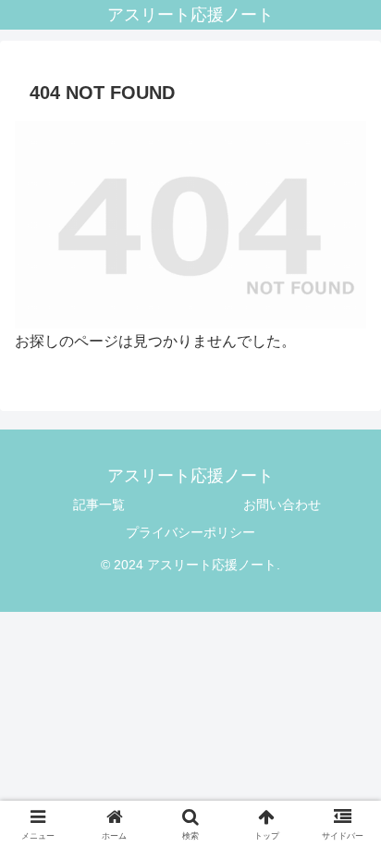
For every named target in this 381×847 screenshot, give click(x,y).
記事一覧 (99, 504)
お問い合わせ (282, 504)
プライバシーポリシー (190, 532)
